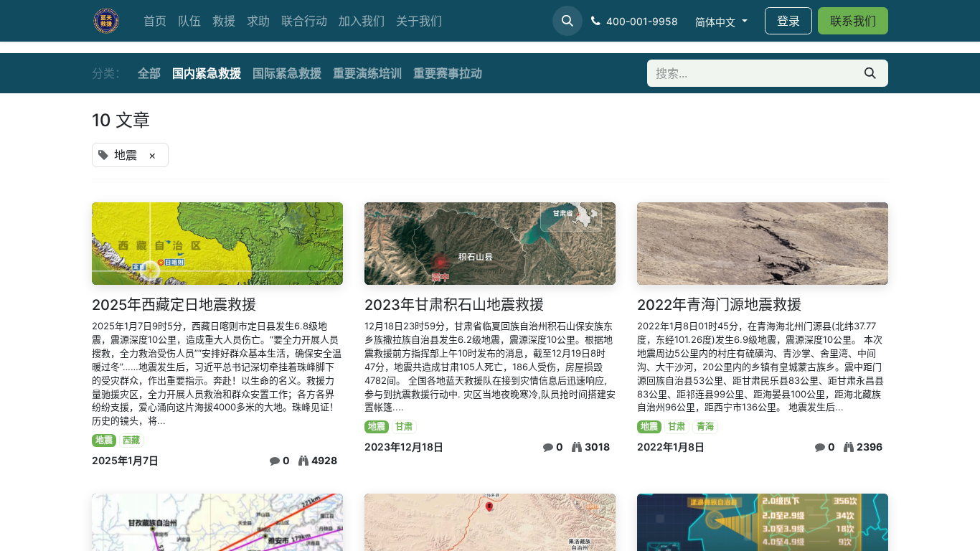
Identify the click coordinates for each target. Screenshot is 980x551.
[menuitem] (155, 20)
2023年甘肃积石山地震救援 (454, 305)
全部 (149, 73)
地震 (104, 440)
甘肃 (404, 426)
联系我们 (853, 21)
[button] (567, 21)
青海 (705, 426)
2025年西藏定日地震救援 (174, 305)
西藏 (131, 440)
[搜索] (870, 73)
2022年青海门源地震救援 (719, 305)
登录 (788, 21)
